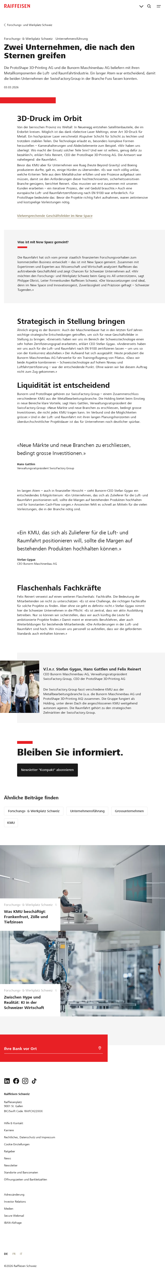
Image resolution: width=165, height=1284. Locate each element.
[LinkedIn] (7, 1081)
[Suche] (149, 6)
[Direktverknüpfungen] (141, 6)
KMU (11, 823)
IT (21, 1253)
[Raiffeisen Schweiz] (17, 6)
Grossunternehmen (129, 811)
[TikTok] (34, 1081)
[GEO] (100, 1048)
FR (13, 1253)
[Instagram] (25, 1081)
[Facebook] (16, 1081)
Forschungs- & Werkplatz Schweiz (34, 811)
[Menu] (159, 6)
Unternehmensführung (87, 811)
